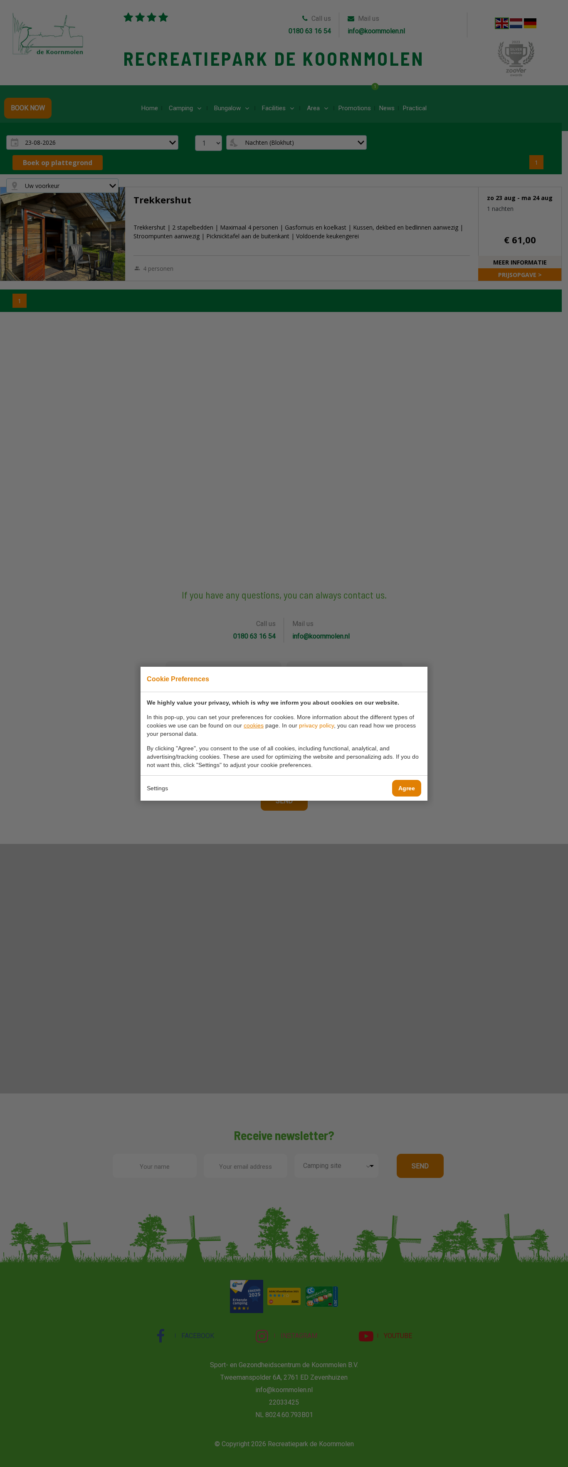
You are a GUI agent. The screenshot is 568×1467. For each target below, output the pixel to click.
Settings (157, 788)
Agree (406, 788)
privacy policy (316, 725)
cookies (254, 725)
